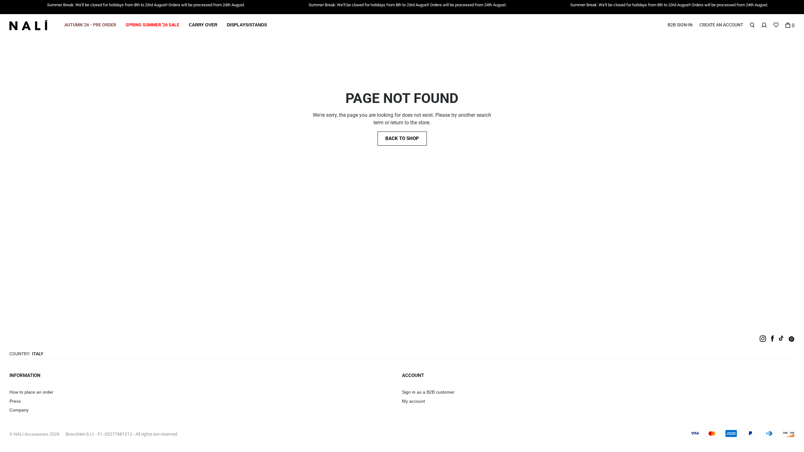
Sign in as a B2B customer (428, 392)
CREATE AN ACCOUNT (721, 24)
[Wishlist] (776, 25)
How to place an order (31, 392)
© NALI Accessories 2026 (34, 434)
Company (19, 409)
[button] (90, 25)
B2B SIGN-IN (680, 24)
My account (413, 401)
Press (15, 401)
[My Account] (764, 25)
